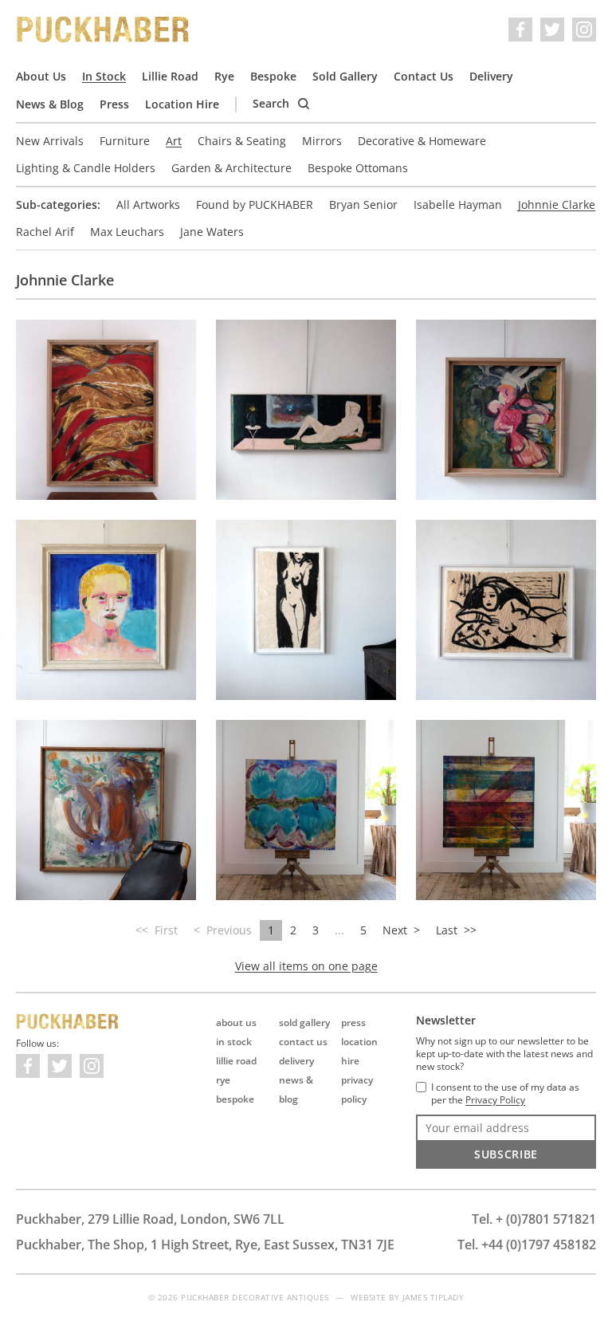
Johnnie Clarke (556, 204)
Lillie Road (170, 76)
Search (272, 103)
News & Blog (50, 104)
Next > (401, 930)
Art (174, 140)
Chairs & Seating (242, 140)
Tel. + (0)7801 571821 (534, 1219)
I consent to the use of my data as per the (505, 1094)
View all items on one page (306, 965)
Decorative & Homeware (422, 140)
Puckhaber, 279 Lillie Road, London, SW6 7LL (150, 1219)
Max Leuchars (127, 231)
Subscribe (506, 1154)
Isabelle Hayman (458, 204)
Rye (224, 76)
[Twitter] (552, 29)
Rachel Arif (45, 231)
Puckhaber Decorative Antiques (103, 29)
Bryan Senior (363, 204)
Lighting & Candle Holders (85, 167)
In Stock (104, 76)
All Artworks (148, 204)
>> (456, 930)
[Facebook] (520, 29)
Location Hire (182, 104)
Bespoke (273, 76)
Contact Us (423, 76)
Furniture (125, 140)
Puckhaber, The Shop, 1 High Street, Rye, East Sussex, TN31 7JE (205, 1244)
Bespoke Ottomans (358, 167)
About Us (41, 76)
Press (114, 104)
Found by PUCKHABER (254, 204)
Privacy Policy (495, 1100)
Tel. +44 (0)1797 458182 (526, 1244)
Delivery (491, 76)
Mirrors (322, 140)
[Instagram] (584, 29)
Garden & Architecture (231, 167)
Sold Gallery (345, 76)
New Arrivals (50, 140)
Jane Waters (212, 231)
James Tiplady (433, 1297)
